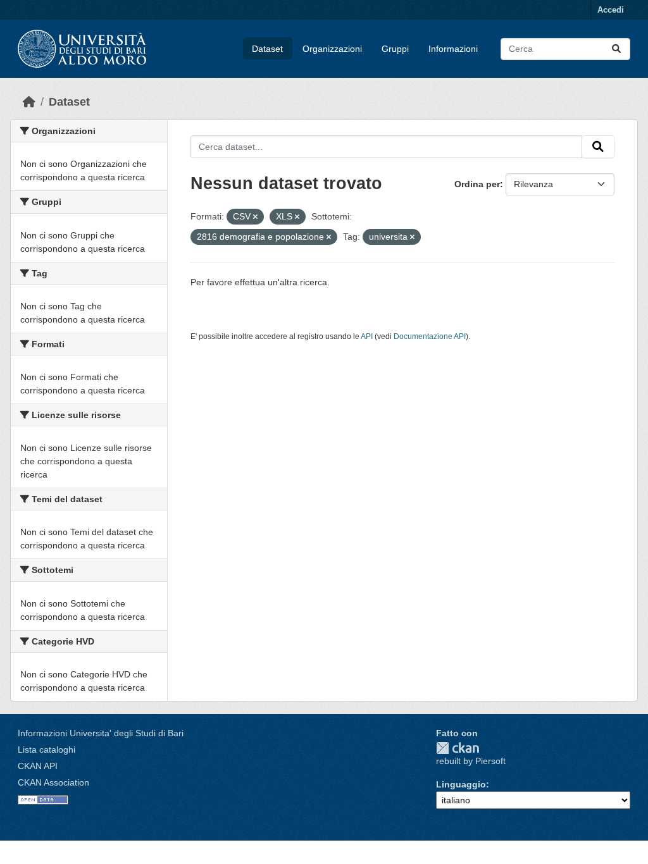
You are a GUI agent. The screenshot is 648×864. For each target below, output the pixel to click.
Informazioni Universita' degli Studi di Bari (101, 733)
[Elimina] (255, 217)
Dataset (267, 49)
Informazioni (453, 49)
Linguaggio (461, 784)
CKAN (457, 748)
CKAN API (38, 766)
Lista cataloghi (46, 749)
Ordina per (477, 184)
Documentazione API (430, 336)
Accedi (610, 10)
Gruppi (395, 49)
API (367, 336)
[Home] (29, 102)
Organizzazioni (332, 49)
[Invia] (616, 49)
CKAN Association (53, 782)
